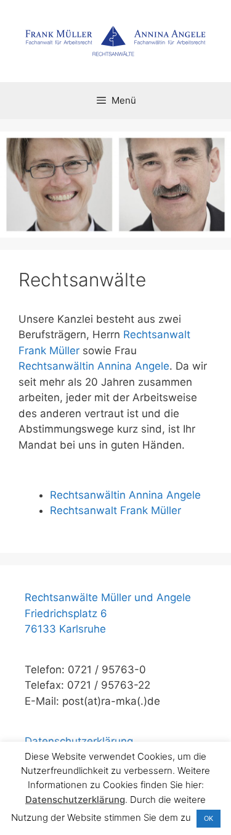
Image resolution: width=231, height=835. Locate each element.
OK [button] (208, 818)
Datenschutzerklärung (79, 741)
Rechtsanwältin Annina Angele (93, 366)
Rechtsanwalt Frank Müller (115, 510)
